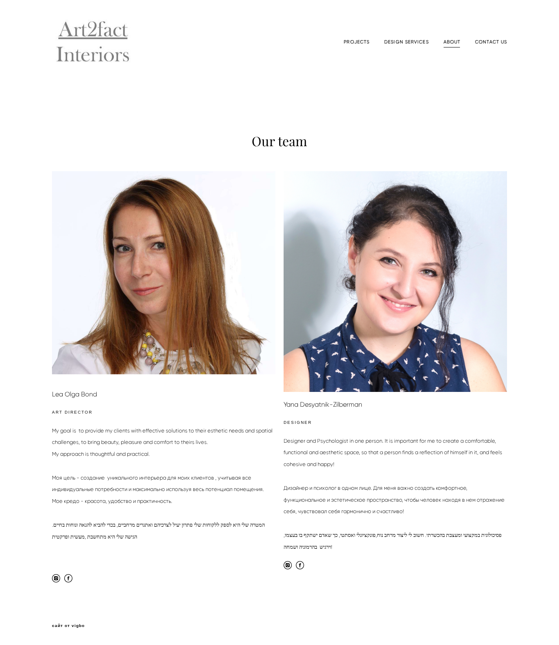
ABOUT (452, 42)
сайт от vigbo (68, 626)
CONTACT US (491, 42)
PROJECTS (357, 42)
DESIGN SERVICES (406, 42)
